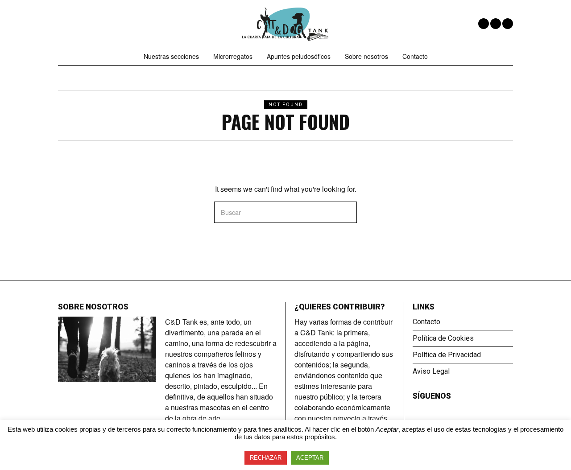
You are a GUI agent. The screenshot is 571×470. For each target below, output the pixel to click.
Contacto (415, 56)
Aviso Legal (431, 371)
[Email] (507, 23)
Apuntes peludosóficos (299, 56)
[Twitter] (495, 23)
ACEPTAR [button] (309, 457)
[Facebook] (483, 23)
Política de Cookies (443, 338)
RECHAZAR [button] (265, 457)
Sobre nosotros (366, 56)
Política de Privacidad (447, 354)
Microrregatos (232, 56)
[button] (346, 212)
